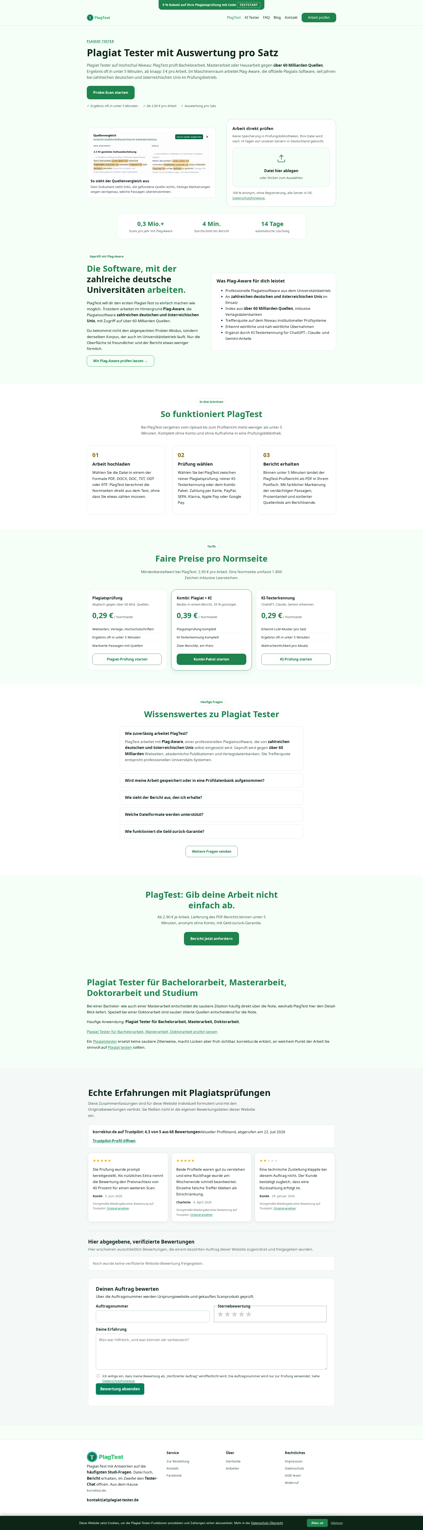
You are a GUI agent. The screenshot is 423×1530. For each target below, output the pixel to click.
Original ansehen (118, 1208)
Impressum (293, 1461)
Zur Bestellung (178, 1461)
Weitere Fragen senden (211, 851)
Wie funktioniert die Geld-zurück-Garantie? (164, 831)
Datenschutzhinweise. (248, 198)
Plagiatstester (105, 1041)
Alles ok (317, 1523)
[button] (281, 167)
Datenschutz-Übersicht (267, 1523)
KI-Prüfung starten (296, 659)
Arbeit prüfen (319, 17)
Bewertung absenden (120, 1388)
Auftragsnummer (112, 1306)
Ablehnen (337, 1523)
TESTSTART (248, 5)
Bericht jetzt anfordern (211, 938)
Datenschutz (294, 1468)
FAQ (266, 17)
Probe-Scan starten (110, 92)
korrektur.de (96, 1490)
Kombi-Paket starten (211, 659)
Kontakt (291, 17)
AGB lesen (293, 1475)
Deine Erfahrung (111, 1329)
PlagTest (234, 17)
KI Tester (252, 17)
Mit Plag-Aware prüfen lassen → (120, 360)
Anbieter (232, 1468)
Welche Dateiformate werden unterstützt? (164, 814)
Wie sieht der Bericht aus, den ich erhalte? (163, 797)
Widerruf (292, 1482)
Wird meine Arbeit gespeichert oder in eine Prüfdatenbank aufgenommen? (194, 780)
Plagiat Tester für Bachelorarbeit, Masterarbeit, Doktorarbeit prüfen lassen (152, 1031)
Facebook (174, 1475)
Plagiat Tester (100, 41)
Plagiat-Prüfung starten (127, 659)
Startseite (233, 1461)
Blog (277, 17)
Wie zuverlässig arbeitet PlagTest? (156, 733)
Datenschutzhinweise (118, 1381)
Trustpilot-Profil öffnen (114, 1140)
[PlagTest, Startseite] (99, 18)
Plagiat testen (120, 1047)
